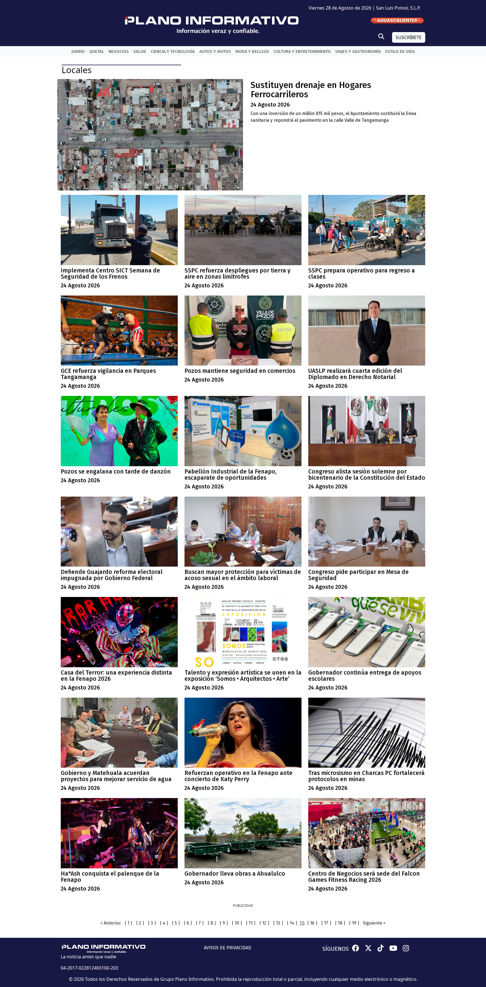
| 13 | (278, 923)
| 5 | (176, 923)
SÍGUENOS (335, 948)
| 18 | (340, 923)
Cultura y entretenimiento (302, 51)
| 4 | (163, 923)
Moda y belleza (252, 51)
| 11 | (251, 923)
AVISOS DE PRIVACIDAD (227, 947)
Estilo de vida (400, 51)
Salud (139, 51)
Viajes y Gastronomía (358, 51)
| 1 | (128, 923)
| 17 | (326, 923)
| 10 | (236, 923)
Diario (78, 51)
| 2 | (140, 923)
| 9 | (223, 923)
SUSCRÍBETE (409, 37)
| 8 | (211, 923)
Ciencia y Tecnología (173, 51)
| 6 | (187, 923)
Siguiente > (374, 923)
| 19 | (354, 923)
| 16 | (312, 923)
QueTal (96, 51)
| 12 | (264, 923)
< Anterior (110, 923)
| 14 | (292, 923)
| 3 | (152, 923)
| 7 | (199, 923)
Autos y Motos (215, 51)
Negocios (119, 51)
